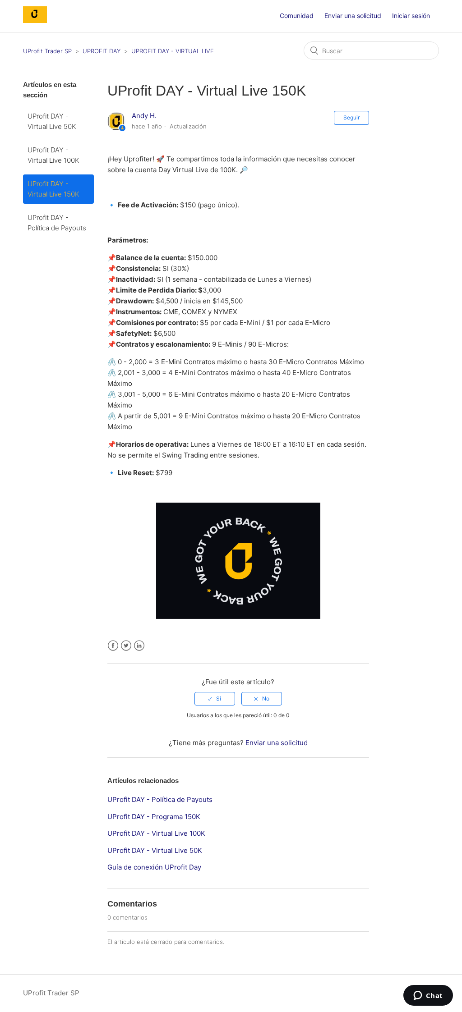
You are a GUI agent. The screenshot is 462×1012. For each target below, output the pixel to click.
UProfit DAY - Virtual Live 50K (52, 121)
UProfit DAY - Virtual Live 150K (53, 188)
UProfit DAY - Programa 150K (153, 816)
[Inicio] (35, 20)
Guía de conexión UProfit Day (154, 867)
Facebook (113, 645)
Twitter (126, 645)
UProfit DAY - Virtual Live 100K (53, 155)
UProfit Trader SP (47, 51)
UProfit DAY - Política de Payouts (57, 222)
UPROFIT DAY (101, 51)
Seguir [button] (351, 117)
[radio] (214, 698)
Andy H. (144, 115)
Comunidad (297, 15)
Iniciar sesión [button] (411, 15)
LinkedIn (139, 645)
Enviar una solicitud (352, 15)
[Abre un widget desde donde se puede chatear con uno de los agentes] (428, 996)
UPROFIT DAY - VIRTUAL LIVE (172, 51)
